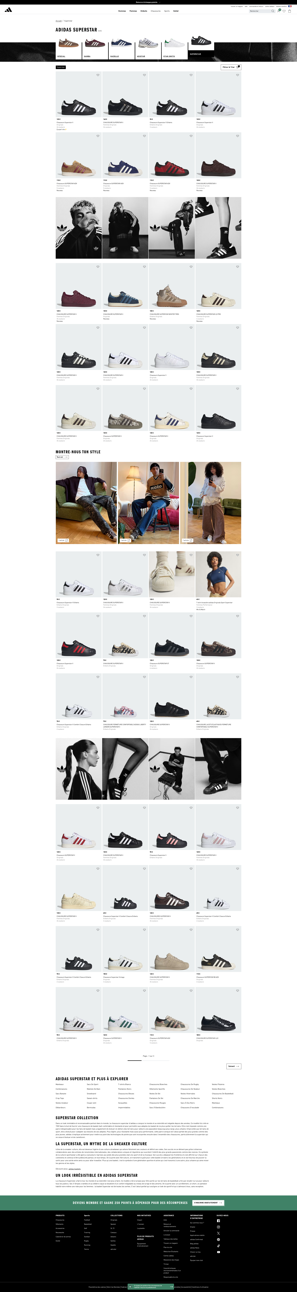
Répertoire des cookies (136, 1287)
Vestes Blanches (218, 1089)
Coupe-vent (91, 1103)
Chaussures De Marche (190, 1098)
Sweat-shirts (92, 1098)
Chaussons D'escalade (190, 1108)
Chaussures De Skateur (190, 1089)
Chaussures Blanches (158, 1084)
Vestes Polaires (218, 1084)
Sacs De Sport (92, 1084)
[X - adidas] (229, 1233)
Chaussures (156, 11)
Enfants (144, 11)
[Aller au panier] (289, 11)
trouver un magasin (237, 6)
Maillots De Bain (93, 1089)
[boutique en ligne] (8, 10)
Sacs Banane (61, 1094)
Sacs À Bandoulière (157, 1108)
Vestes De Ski (154, 1094)
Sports (167, 11)
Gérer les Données (113, 1287)
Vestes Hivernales (188, 1094)
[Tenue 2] (148, 503)
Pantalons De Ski (156, 1098)
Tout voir (60, 457)
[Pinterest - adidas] (229, 1240)
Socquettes (122, 1103)
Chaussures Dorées (126, 1098)
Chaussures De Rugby (190, 1084)
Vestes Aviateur (62, 1103)
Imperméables (124, 1108)
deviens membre (281, 6)
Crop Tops (60, 1098)
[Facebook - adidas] (229, 1221)
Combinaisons (61, 1089)
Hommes (122, 11)
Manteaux (60, 1084)
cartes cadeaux (269, 6)
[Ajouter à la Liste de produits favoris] (98, 75)
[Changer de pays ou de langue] (289, 6)
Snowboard (91, 1094)
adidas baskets (75, 1169)
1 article (61, 540)
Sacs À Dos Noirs (188, 1103)
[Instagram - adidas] (229, 1227)
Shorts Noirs (217, 1098)
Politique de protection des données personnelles (162, 1287)
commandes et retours (256, 6)
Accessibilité (186, 1287)
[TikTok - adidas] (229, 1246)
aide (246, 6)
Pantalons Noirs (124, 1089)
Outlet (176, 11)
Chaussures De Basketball (223, 1094)
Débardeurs (60, 1108)
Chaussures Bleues (126, 1094)
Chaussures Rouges (157, 1103)
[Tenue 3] (210, 503)
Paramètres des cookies (97, 1287)
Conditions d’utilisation (200, 1287)
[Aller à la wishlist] (284, 11)
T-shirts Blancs (124, 1084)
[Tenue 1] (86, 503)
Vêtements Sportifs (157, 1089)
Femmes (133, 11)
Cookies (124, 1287)
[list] (138, 67)
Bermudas (91, 1108)
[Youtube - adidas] (229, 1252)
